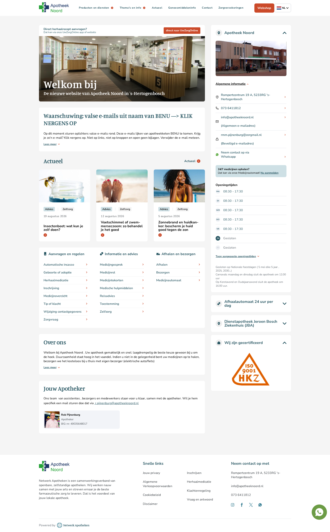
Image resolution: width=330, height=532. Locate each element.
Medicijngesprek (111, 265)
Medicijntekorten (111, 280)
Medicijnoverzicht (55, 296)
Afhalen (161, 265)
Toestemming (109, 304)
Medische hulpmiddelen (116, 288)
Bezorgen (163, 272)
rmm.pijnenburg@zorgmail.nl (241, 135)
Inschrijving (51, 288)
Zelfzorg (106, 312)
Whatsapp (228, 157)
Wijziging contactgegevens (63, 312)
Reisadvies (107, 296)
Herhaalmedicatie (56, 280)
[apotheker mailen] (94, 403)
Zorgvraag (51, 319)
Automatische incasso (59, 265)
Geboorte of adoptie (58, 272)
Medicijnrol (107, 272)
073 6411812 (231, 108)
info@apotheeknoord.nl (237, 117)
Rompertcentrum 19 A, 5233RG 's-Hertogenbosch (245, 97)
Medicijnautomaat (168, 280)
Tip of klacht (52, 304)
